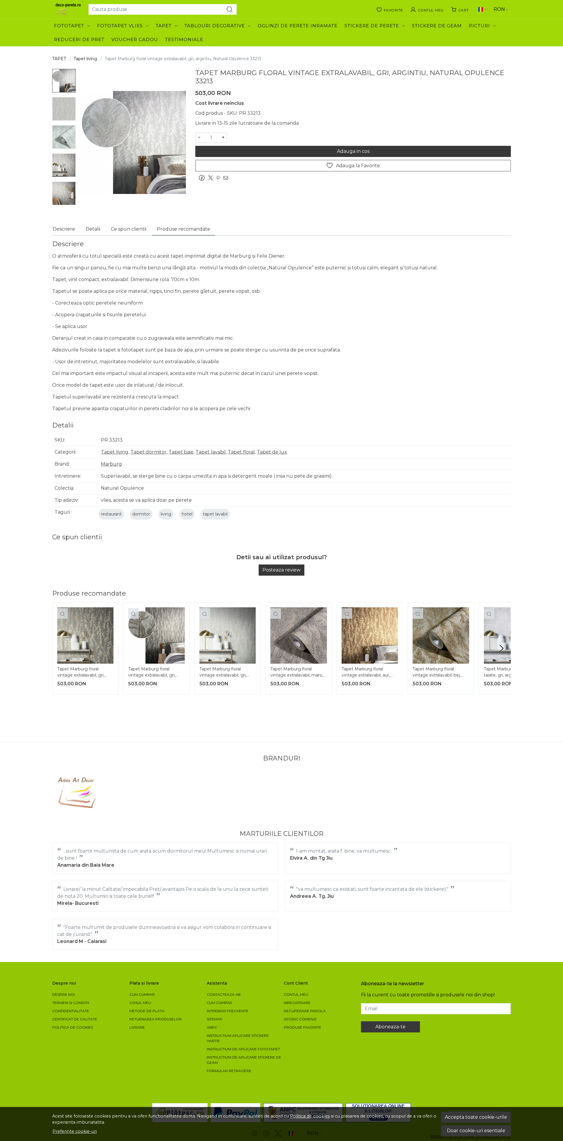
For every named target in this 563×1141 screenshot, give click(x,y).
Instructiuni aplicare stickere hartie (238, 1038)
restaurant (111, 514)
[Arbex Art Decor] (78, 793)
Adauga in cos (353, 151)
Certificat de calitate (74, 1019)
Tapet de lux (272, 452)
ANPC (212, 1027)
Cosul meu (140, 1002)
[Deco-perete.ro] (68, 9)
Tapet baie (181, 452)
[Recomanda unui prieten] (227, 178)
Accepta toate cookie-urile (476, 1117)
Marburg (111, 464)
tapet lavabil (215, 514)
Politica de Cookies (72, 1027)
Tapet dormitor (148, 452)
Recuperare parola (305, 1011)
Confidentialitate (70, 1011)
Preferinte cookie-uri (74, 1131)
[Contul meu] (427, 9)
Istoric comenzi (300, 1019)
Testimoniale (184, 39)
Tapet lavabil (211, 452)
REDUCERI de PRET (79, 39)
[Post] (212, 178)
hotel (187, 514)
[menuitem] (64, 80)
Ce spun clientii (128, 229)
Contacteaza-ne (224, 994)
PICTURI (479, 25)
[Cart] (459, 9)
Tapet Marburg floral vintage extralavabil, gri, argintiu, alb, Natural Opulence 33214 (223, 672)
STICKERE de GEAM (437, 25)
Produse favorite (302, 1027)
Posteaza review (281, 570)
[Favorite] (390, 9)
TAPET (164, 25)
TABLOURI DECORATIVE (214, 25)
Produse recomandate (183, 229)
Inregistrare (297, 1002)
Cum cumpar (142, 994)
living (166, 514)
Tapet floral (241, 452)
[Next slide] (501, 648)
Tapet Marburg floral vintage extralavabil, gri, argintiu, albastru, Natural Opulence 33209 (82, 672)
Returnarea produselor (155, 1019)
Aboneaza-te (390, 1027)
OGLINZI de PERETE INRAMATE (298, 25)
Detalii (93, 229)
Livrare (137, 1027)
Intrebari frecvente (227, 1011)
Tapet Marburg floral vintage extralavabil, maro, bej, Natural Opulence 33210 (296, 672)
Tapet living (85, 58)
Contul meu (296, 994)
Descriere (64, 229)
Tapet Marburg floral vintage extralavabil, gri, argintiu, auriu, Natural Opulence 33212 (151, 672)
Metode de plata (147, 1011)
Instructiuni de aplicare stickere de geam (244, 1060)
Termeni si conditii (70, 1002)
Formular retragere (229, 1071)
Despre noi (63, 994)
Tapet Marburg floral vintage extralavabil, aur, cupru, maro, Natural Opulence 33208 (366, 672)
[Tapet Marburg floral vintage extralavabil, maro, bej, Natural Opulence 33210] (298, 635)
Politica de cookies (310, 1116)
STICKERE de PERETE (372, 25)
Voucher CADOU (134, 39)
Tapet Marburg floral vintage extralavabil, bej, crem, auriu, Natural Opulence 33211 (437, 672)
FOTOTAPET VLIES (120, 25)
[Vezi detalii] (62, 613)
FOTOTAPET (69, 25)
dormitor (141, 514)
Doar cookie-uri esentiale (476, 1130)
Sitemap (215, 1019)
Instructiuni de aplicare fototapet (243, 1049)
